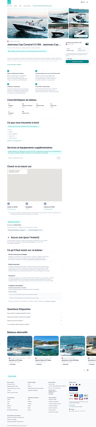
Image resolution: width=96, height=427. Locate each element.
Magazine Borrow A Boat (12, 386)
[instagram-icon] (76, 385)
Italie (8, 403)
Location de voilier (52, 399)
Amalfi (29, 405)
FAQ (29, 384)
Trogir (20, 5)
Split (29, 399)
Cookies (29, 386)
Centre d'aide (51, 384)
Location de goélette (53, 405)
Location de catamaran (53, 401)
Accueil (10, 5)
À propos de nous (11, 384)
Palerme (29, 403)
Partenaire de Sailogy (11, 419)
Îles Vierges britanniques (12, 409)
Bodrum (29, 409)
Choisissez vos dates (77, 61)
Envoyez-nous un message (28, 242)
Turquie (8, 407)
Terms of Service (74, 402)
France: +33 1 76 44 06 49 (54, 388)
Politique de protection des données (35, 388)
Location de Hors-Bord (53, 412)
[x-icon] (73, 385)
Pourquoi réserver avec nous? (13, 388)
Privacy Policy (85, 401)
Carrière (9, 390)
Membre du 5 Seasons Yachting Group (15, 417)
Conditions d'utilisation (32, 390)
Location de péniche (53, 407)
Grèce (8, 401)
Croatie (15, 5)
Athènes (29, 401)
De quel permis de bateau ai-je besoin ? (36, 259)
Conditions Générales (50, 301)
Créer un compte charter (12, 392)
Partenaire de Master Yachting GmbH (15, 421)
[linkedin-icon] (80, 385)
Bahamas (9, 405)
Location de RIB (52, 409)
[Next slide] (87, 370)
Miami (29, 407)
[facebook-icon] (70, 385)
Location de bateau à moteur (55, 403)
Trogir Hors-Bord (27, 5)
